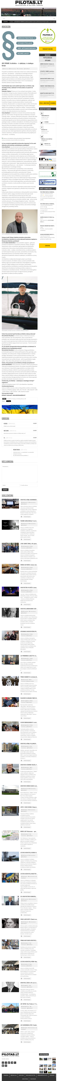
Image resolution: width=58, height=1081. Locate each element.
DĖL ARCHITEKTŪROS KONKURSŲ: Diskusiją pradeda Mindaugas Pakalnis (29, 896)
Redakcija (14, 1075)
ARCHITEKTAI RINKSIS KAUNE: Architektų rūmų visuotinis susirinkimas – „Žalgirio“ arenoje (29, 786)
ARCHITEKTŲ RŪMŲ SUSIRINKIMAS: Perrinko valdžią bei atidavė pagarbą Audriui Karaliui (29, 500)
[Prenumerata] (3, 1063)
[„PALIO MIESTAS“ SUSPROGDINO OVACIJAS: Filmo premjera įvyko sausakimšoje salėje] (45, 1072)
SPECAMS (47, 60)
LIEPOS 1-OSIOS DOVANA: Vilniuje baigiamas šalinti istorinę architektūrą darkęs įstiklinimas (29, 807)
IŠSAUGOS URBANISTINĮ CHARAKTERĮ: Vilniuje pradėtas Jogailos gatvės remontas (47, 226)
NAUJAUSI (47, 55)
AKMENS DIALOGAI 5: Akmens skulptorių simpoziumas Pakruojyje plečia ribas (47, 64)
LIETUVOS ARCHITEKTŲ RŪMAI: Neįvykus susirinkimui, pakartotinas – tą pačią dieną (29, 961)
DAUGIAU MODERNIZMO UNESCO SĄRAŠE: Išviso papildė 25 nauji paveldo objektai (47, 234)
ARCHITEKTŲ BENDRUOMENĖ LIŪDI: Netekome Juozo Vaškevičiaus (29, 609)
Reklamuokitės (30, 1075)
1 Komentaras (33, 611)
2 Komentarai (33, 899)
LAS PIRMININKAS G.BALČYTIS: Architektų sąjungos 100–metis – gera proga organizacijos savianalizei (29, 656)
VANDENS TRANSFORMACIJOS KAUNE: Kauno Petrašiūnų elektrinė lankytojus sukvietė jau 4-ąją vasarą (47, 86)
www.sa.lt (9, 395)
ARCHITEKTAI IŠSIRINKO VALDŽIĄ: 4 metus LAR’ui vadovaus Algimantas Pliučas (29, 765)
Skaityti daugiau (27, 516)
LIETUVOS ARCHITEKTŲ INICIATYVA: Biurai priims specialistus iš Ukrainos (29, 874)
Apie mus (21, 1075)
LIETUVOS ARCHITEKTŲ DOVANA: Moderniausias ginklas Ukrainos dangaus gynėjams (29, 852)
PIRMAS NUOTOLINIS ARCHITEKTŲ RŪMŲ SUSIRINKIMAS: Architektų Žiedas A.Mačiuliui (29, 940)
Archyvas (25, 1079)
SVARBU (46, 122)
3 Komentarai (32, 809)
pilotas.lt (4, 395)
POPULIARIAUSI (47, 58)
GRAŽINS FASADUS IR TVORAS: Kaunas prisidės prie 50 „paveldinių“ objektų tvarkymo (47, 217)
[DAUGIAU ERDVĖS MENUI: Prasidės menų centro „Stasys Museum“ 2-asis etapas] (41, 1059)
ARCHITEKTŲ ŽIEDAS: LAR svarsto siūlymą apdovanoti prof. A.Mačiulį (29, 983)
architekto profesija (11, 398)
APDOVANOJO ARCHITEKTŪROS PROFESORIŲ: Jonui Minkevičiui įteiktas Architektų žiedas (29, 631)
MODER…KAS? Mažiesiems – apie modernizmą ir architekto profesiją (29, 831)
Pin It (3, 401)
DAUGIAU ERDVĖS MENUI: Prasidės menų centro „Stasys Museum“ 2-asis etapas (47, 78)
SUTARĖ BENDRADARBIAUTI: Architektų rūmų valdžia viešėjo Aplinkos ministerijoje (29, 722)
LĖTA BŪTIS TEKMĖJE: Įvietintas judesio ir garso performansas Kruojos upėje (47, 71)
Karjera (52, 1075)
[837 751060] (15, 1063)
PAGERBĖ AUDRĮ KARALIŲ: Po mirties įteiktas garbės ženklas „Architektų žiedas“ (29, 521)
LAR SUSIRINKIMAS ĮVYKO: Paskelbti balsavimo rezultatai (29, 1025)
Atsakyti (35, 423)
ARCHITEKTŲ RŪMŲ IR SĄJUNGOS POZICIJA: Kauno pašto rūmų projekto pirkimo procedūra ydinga (29, 744)
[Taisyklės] (6, 1066)
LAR (25, 398)
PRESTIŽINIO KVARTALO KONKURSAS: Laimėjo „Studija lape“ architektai (47, 192)
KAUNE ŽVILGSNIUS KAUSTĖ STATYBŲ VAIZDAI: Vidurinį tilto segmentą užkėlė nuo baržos (47, 93)
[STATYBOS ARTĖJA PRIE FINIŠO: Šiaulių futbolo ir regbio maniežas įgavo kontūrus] (45, 1065)
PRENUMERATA (45, 115)
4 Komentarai (13, 68)
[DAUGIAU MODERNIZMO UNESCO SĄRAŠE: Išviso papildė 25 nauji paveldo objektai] (54, 1065)
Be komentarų (32, 502)
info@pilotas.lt (44, 140)
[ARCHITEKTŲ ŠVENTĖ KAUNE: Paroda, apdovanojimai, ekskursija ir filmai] (50, 1072)
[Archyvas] (3, 1066)
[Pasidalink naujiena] (9, 1063)
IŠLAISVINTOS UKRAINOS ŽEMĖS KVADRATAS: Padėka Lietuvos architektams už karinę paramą (29, 698)
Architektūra (6, 26)
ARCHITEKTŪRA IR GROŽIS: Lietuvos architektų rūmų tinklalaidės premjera (29, 587)
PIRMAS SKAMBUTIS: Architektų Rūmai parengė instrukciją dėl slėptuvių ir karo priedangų (29, 677)
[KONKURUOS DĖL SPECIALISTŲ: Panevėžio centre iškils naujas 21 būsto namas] (50, 1065)
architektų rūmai (20, 398)
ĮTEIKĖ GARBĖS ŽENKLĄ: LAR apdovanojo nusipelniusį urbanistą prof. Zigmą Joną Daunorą (29, 544)
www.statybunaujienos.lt (19, 395)
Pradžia (6, 1075)
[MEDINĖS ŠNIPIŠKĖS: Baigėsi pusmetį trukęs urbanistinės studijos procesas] (50, 1068)
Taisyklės (33, 1079)
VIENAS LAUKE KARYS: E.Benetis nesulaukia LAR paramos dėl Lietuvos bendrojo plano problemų (29, 919)
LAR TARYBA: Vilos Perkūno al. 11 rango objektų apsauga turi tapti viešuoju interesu (29, 1004)
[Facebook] (6, 1063)
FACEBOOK (44, 129)
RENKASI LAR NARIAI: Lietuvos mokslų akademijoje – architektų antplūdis (29, 565)
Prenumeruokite (42, 1075)
